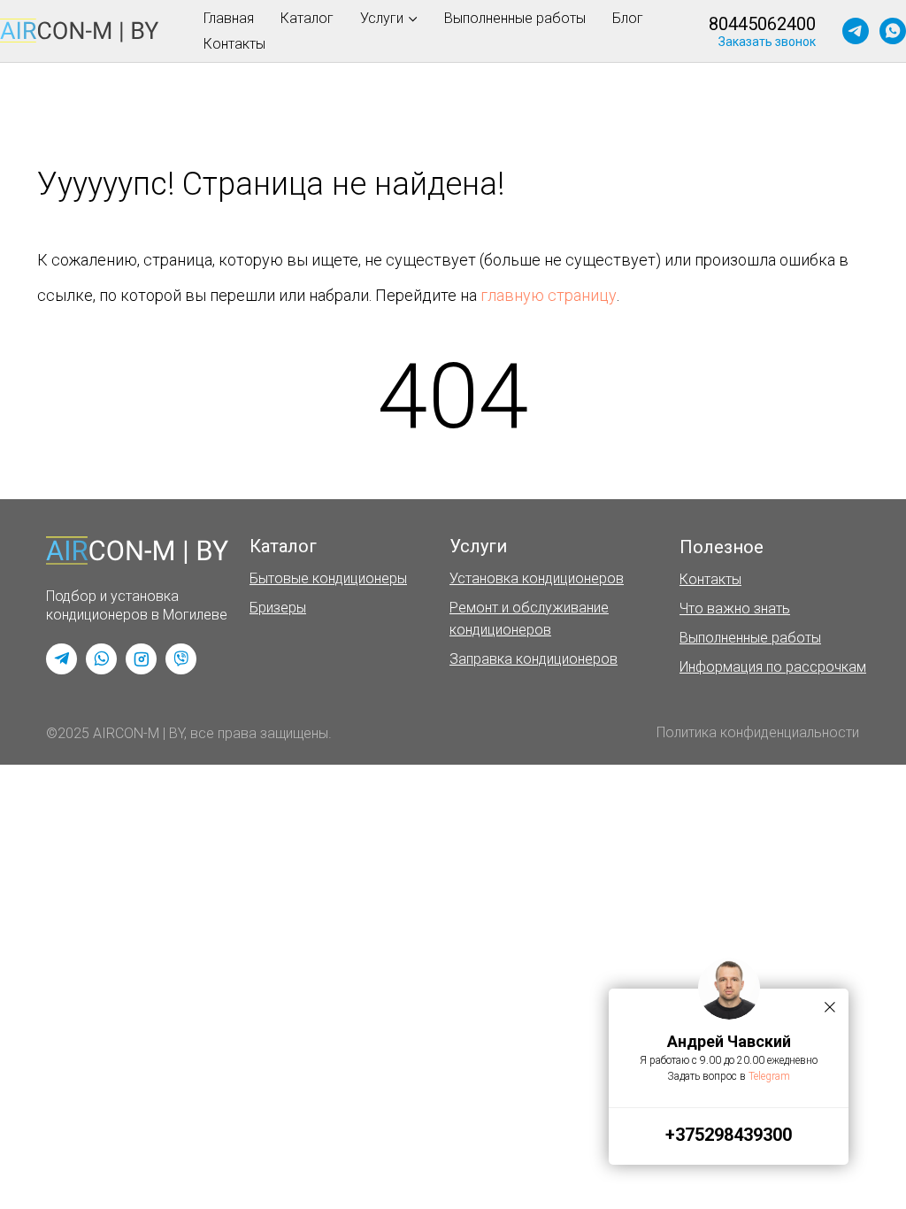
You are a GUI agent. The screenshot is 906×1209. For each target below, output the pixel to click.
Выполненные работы (515, 18)
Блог (627, 18)
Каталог (307, 18)
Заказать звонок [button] (767, 42)
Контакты (234, 43)
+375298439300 (728, 1134)
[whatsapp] (892, 31)
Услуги (381, 18)
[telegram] (855, 31)
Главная (228, 18)
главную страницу (548, 295)
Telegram (769, 1076)
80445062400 (762, 24)
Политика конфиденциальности (757, 732)
